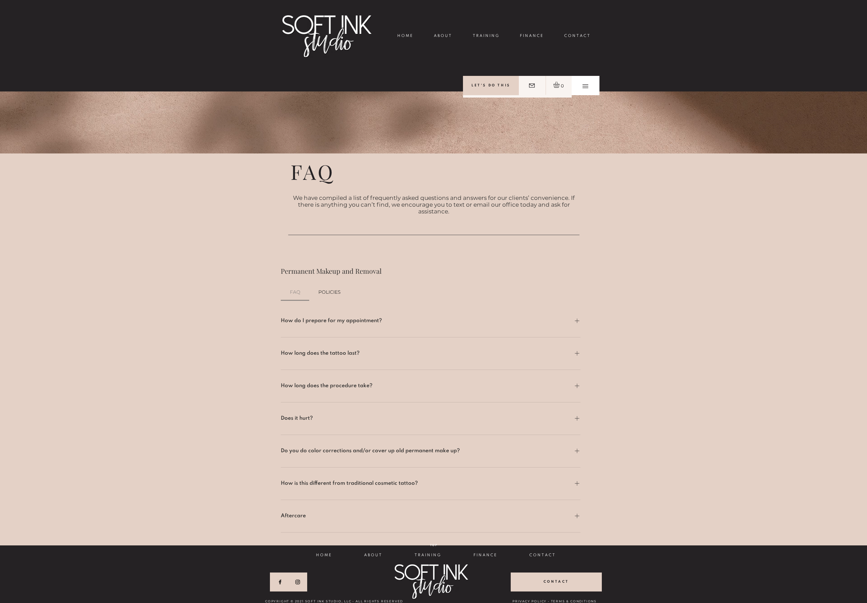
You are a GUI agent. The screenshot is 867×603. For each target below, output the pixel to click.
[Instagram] (298, 582)
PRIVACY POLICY (529, 601)
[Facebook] (280, 582)
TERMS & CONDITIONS (574, 601)
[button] (585, 86)
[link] (560, 85)
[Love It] (532, 85)
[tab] (295, 292)
